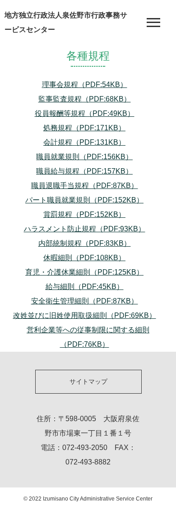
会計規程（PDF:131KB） (84, 142)
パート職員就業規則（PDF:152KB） (84, 200)
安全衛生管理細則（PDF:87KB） (84, 301)
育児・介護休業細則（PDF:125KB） (84, 272)
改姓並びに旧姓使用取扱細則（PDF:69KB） (84, 315)
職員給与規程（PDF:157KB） (84, 171)
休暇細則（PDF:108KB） (84, 258)
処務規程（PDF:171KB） (84, 128)
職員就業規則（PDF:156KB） (84, 157)
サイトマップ (88, 381)
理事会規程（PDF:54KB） (84, 84)
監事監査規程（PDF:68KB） (84, 99)
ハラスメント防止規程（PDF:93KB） (84, 229)
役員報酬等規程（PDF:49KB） (84, 113)
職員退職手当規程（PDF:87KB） (84, 185)
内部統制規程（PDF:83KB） (84, 243)
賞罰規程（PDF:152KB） (84, 214)
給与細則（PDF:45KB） (85, 286)
